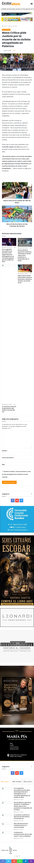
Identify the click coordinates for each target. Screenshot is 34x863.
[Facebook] (13, 500)
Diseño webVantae (9, 850)
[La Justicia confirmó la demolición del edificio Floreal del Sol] (9, 333)
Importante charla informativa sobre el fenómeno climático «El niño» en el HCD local (25, 279)
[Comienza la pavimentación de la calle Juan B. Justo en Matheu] (7, 835)
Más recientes (5, 781)
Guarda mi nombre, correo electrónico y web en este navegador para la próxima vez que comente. (16, 474)
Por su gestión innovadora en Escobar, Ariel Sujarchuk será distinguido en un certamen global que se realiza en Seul (8, 255)
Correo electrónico (8, 457)
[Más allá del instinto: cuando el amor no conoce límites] (7, 826)
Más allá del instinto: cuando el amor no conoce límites (21, 825)
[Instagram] (21, 500)
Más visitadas (16, 781)
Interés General (12, 26)
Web (3, 464)
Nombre (5, 450)
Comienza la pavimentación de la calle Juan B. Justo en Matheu (23, 834)
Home (5, 26)
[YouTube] (17, 500)
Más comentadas (29, 781)
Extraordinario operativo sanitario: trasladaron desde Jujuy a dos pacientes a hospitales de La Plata (25, 255)
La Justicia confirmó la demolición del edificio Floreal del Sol (9, 409)
